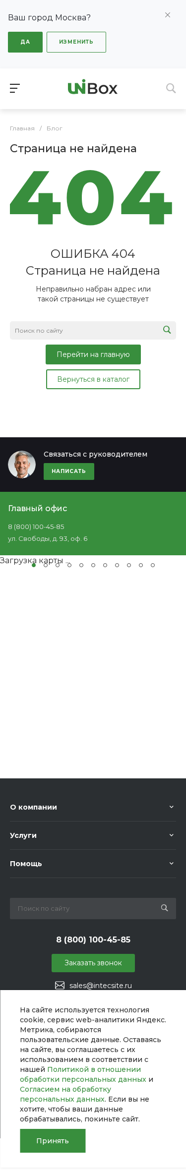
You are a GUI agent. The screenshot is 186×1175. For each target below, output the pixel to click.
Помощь (26, 863)
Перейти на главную (93, 354)
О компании (33, 807)
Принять (52, 1140)
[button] (34, 565)
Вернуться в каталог (93, 379)
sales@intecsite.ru (100, 985)
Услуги (23, 835)
